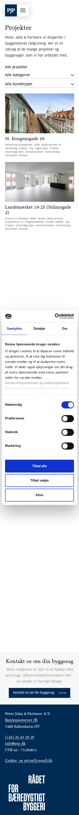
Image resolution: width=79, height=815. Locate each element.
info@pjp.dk (15, 744)
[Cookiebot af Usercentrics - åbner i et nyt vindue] (56, 316)
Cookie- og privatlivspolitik (28, 761)
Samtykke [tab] (14, 328)
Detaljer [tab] (40, 328)
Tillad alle (39, 466)
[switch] (67, 418)
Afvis (39, 495)
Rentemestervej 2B (21, 720)
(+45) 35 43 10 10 (19, 737)
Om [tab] (64, 328)
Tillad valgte (39, 480)
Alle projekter (16, 67)
